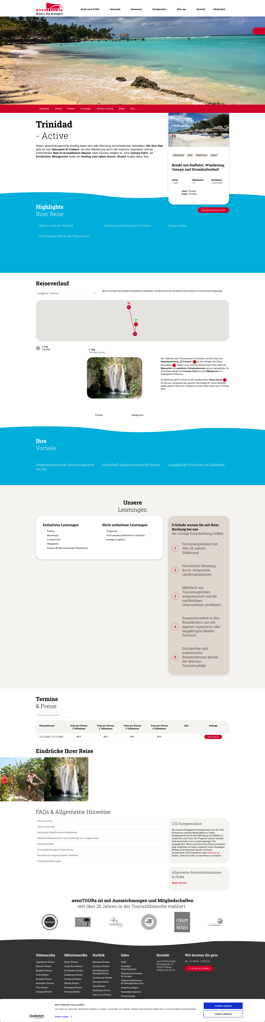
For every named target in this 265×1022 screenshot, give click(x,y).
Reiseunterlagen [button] (45, 858)
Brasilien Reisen (44, 985)
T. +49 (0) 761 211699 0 (199, 983)
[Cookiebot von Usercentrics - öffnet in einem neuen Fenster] (37, 1017)
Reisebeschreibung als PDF (213, 223)
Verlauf (58, 117)
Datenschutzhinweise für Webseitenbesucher (132, 996)
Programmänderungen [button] (49, 875)
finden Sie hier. (179, 897)
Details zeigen (62, 1016)
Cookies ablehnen (223, 1014)
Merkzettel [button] (219, 9)
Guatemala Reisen (73, 989)
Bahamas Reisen (101, 977)
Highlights (44, 117)
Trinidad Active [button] (97, 364)
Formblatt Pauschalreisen (128, 982)
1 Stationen (217, 191)
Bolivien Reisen (43, 981)
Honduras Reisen (73, 994)
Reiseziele (114, 9)
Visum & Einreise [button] (46, 841)
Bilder (122, 117)
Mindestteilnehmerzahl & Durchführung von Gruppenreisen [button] (68, 852)
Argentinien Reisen (45, 977)
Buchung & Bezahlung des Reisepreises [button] (57, 847)
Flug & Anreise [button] (44, 835)
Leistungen (85, 117)
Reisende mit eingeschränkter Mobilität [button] (57, 870)
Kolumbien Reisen (45, 998)
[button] (114, 390)
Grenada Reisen (101, 996)
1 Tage (175, 191)
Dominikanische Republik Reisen (101, 986)
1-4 (193, 191)
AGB (123, 977)
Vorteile (71, 117)
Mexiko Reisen (71, 998)
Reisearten (135, 9)
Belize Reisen (71, 977)
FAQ (132, 117)
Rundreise (216, 188)
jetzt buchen (213, 752)
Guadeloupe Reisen (102, 992)
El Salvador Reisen (73, 985)
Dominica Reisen (101, 981)
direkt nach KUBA (89, 9)
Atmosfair (212, 867)
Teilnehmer (197, 188)
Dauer (175, 188)
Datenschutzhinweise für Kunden (131, 989)
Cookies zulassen (223, 1006)
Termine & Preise (105, 117)
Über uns (181, 9)
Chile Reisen (42, 989)
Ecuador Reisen (44, 994)
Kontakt (201, 9)
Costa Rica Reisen (73, 981)
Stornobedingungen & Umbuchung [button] (55, 864)
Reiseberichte (159, 9)
